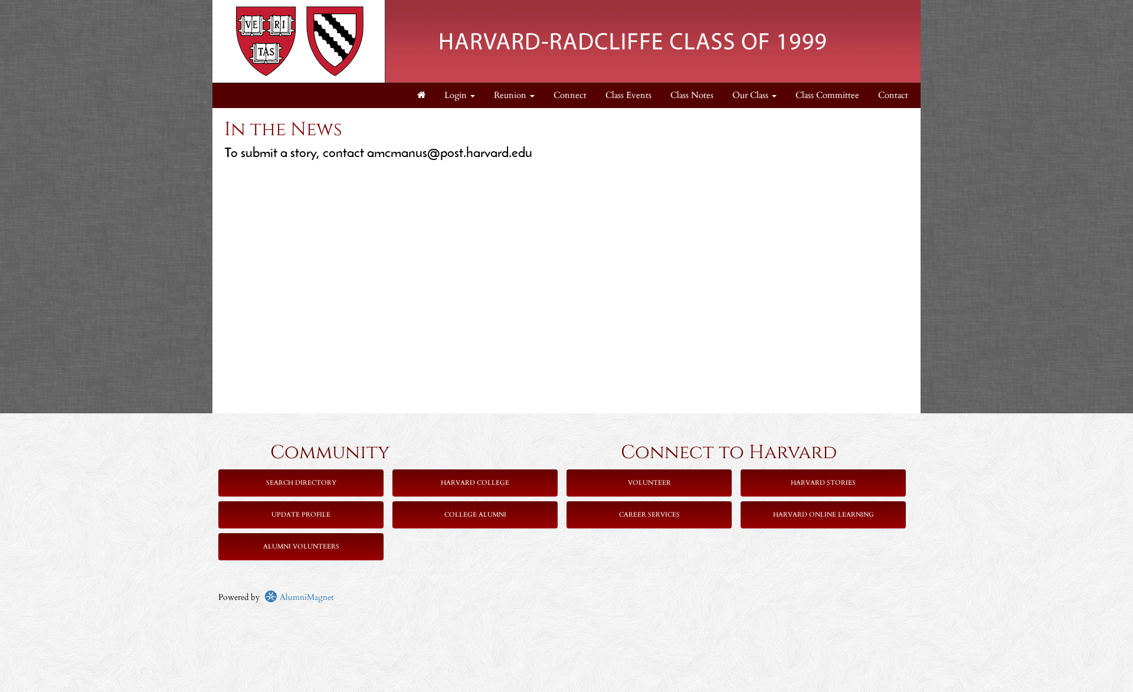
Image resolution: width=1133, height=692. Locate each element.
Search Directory (301, 482)
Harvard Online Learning (823, 514)
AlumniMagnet (305, 597)
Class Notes (691, 95)
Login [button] (456, 95)
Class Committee (827, 95)
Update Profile (300, 514)
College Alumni (475, 514)
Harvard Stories (823, 482)
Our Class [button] (751, 95)
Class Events (628, 95)
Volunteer (649, 482)
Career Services (649, 514)
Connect (570, 95)
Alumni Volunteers (301, 546)
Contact (893, 95)
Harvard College (475, 482)
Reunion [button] (511, 95)
